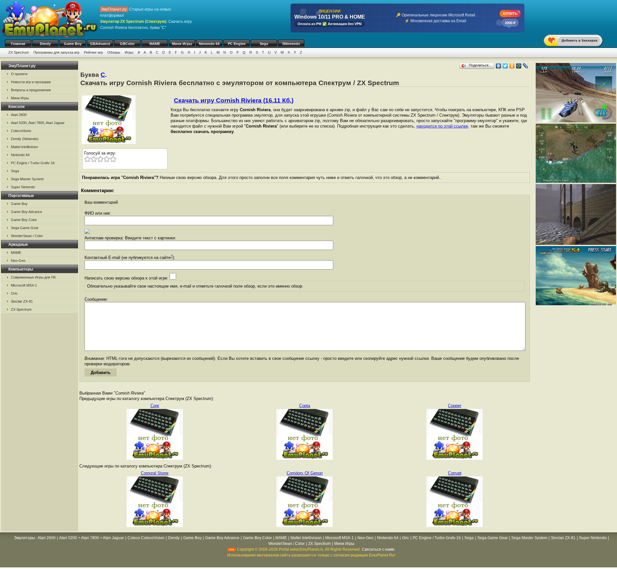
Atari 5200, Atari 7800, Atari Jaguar (38, 123)
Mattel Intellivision (24, 147)
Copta (304, 405)
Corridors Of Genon (305, 473)
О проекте (19, 74)
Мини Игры (182, 44)
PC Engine (237, 44)
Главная (18, 44)
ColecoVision (21, 131)
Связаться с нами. (378, 549)
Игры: (129, 52)
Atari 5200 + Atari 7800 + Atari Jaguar (91, 538)
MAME (154, 44)
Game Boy (73, 44)
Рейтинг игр (93, 52)
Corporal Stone (154, 473)
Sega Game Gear (25, 228)
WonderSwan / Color (27, 236)
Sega (264, 44)
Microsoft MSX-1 (24, 285)
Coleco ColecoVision (146, 538)
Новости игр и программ (31, 82)
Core (154, 405)
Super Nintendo (23, 187)
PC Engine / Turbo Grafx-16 (33, 163)
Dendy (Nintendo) (25, 139)
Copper (454, 405)
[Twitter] (505, 66)
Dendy (45, 44)
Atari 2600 (19, 115)
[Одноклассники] (512, 66)
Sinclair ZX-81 (22, 301)
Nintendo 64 (209, 44)
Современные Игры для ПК (33, 277)
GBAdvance (100, 44)
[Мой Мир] (518, 66)
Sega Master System (27, 179)
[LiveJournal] (525, 66)
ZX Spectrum (18, 52)
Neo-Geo (18, 260)
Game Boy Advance (26, 212)
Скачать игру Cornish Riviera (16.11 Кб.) (233, 100)
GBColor (127, 44)
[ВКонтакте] (498, 66)
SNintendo (291, 44)
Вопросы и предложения (31, 90)
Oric (14, 293)
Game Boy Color (24, 220)
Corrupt (454, 473)
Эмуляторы (24, 538)
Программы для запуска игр (56, 52)
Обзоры (113, 52)
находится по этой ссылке (442, 126)
